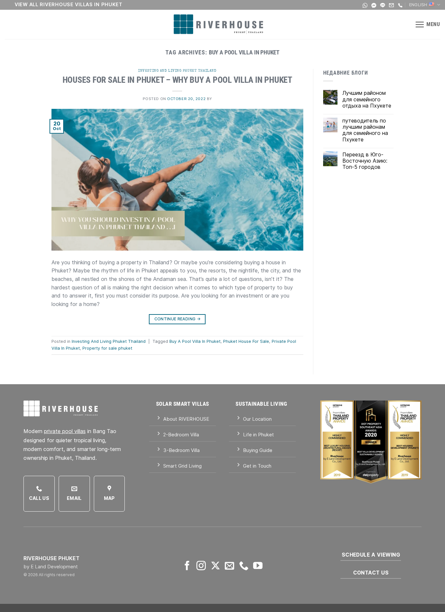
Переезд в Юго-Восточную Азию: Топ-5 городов (364, 161)
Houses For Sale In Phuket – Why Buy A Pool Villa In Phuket (177, 80)
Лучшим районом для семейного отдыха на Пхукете (366, 99)
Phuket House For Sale (246, 341)
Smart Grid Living (182, 466)
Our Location (257, 419)
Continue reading (177, 318)
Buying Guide (257, 450)
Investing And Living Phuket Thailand (177, 70)
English (418, 4)
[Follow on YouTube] (258, 566)
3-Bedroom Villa (181, 450)
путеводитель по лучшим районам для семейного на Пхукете (365, 130)
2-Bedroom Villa (181, 434)
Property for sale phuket (107, 348)
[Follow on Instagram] (201, 566)
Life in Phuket (258, 434)
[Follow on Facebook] (187, 566)
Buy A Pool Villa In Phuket (195, 341)
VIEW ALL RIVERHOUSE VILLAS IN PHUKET (68, 4)
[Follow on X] (215, 566)
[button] (427, 24)
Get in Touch (257, 466)
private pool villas (65, 431)
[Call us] (244, 566)
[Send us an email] (229, 566)
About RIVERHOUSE (186, 419)
